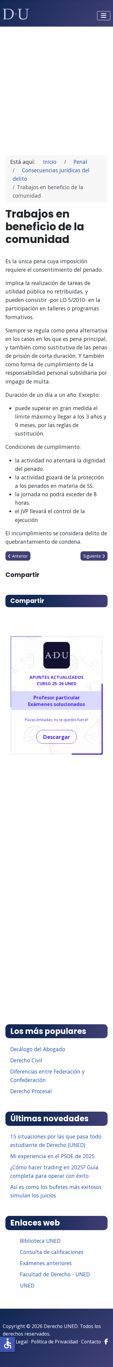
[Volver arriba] (102, 1355)
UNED (27, 1285)
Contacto (91, 1341)
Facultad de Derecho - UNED (55, 1274)
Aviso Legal (15, 1341)
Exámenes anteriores (46, 1263)
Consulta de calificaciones (51, 1251)
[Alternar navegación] (103, 15)
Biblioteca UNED (40, 1240)
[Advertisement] (56, 88)
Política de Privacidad (54, 1341)
